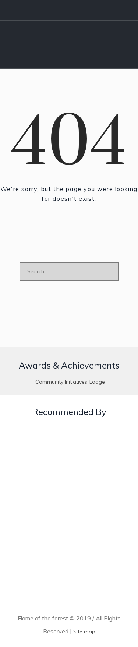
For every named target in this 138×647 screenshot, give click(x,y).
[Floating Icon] (117, 600)
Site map (84, 631)
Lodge (97, 381)
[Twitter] (104, 10)
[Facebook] (83, 10)
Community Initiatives (61, 381)
